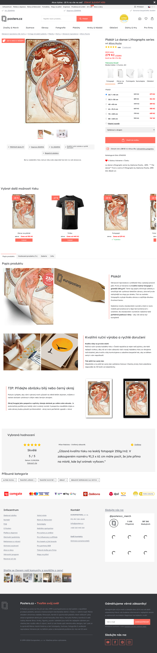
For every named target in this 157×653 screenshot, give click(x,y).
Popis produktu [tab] (8, 256)
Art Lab (90, 6)
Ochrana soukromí (11, 546)
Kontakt (7, 520)
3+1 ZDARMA (10, 11)
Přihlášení (140, 7)
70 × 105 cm (113, 114)
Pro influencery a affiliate (47, 537)
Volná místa (41, 515)
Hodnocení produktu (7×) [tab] (27, 256)
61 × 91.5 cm (113, 109)
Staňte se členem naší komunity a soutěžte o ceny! (33, 570)
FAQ (5, 524)
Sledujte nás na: (114, 509)
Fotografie (61, 27)
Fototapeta (130, 81)
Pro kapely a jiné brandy (47, 541)
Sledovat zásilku (10, 515)
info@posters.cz (77, 523)
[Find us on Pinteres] (122, 642)
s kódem (118, 55)
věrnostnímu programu (145, 149)
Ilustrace (30, 27)
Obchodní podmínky (12, 537)
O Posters (7, 528)
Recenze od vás (10, 559)
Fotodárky (46, 7)
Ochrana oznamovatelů (80, 541)
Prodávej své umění (78, 7)
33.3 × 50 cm (113, 99)
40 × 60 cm (112, 104)
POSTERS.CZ (17, 19)
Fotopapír (110, 81)
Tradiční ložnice (26, 480)
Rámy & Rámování (34, 7)
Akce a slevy (98, 7)
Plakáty (76, 27)
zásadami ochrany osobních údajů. (135, 626)
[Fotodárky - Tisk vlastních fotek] (140, 19)
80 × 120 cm (113, 119)
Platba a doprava (19, 7)
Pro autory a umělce (45, 533)
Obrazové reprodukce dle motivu (84, 480)
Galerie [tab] (44, 256)
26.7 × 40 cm (113, 94)
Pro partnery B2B (44, 546)
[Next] (154, 219)
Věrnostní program (11, 554)
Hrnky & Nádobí (94, 27)
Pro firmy (148, 27)
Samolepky (41, 524)
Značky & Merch (11, 27)
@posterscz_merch (120, 516)
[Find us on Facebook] (115, 642)
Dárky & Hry (131, 27)
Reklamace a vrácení (12, 541)
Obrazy (44, 27)
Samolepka (140, 81)
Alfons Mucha (115, 43)
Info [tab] (52, 256)
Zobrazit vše (32, 463)
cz (152, 7)
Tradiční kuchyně (46, 480)
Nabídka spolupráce (45, 528)
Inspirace (66, 7)
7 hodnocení (126, 47)
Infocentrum (7, 7)
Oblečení (114, 27)
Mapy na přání (56, 7)
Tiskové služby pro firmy (46, 550)
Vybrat (23, 240)
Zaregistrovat (142, 622)
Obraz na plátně (120, 82)
